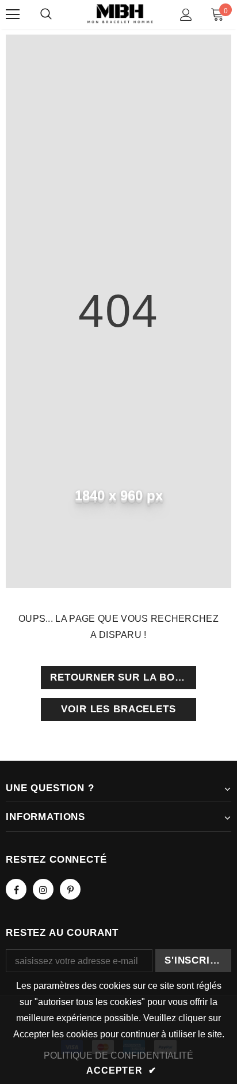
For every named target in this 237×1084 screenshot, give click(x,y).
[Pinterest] (70, 889)
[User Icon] (186, 15)
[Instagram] (43, 889)
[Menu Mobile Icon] (13, 14)
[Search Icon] (46, 14)
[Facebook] (16, 889)
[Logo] (120, 14)
